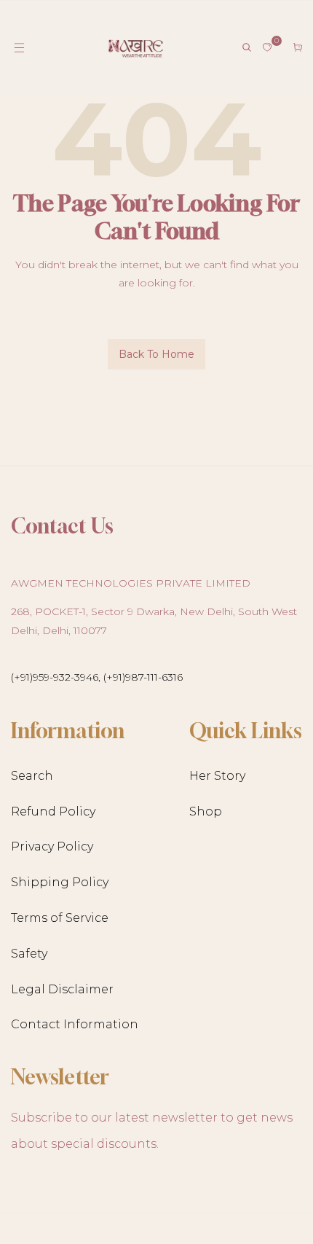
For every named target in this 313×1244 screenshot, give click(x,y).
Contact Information (74, 1024)
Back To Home (156, 354)
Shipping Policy (59, 882)
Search (32, 776)
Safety (29, 954)
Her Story (217, 776)
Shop (205, 811)
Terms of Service (59, 918)
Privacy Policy (52, 846)
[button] (19, 47)
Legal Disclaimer (62, 989)
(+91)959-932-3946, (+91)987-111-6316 (97, 677)
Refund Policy (53, 811)
